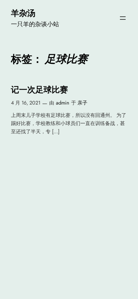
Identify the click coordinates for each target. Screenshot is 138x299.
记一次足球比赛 (39, 90)
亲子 (82, 102)
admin (62, 102)
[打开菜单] (123, 18)
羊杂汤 (23, 13)
